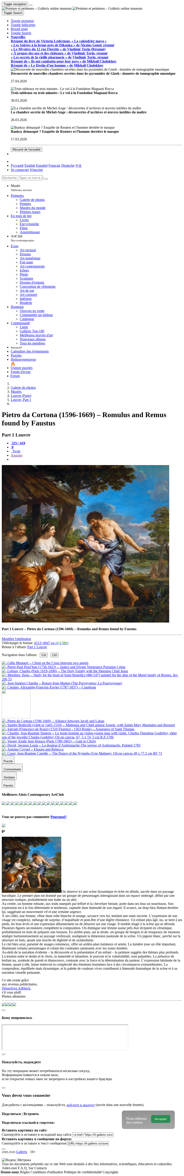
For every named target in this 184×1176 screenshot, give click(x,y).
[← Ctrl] (49, 687)
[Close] (46, 179)
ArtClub (22, 238)
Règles (25, 1172)
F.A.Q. (23, 1168)
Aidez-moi (10, 1168)
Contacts (40, 1168)
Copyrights (110, 1172)
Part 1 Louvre (37, 647)
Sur (31, 1168)
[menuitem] (78, 165)
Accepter (161, 1119)
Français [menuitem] (54, 165)
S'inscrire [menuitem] (36, 170)
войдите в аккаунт (81, 1105)
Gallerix (21, 1152)
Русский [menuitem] (17, 165)
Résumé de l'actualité (26, 149)
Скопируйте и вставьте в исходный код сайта (36, 1134)
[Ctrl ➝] (53, 721)
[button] (22, 21)
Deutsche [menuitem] (67, 165)
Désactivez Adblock (16, 988)
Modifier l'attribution (16, 639)
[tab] (18, 443)
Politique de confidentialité (83, 1172)
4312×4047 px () (51, 643)
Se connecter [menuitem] (20, 170)
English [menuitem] (29, 165)
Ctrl (44, 655)
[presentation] (96, 459)
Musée (21, 188)
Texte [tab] (16, 451)
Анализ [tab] (16, 455)
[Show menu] (31, 5)
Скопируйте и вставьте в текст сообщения (34, 1143)
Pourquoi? (58, 817)
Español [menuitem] (42, 165)
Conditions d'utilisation (47, 1172)
